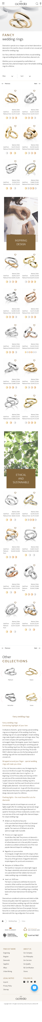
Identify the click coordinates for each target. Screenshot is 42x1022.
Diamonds (6, 960)
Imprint (5, 982)
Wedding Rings (13, 921)
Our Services (27, 960)
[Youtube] (32, 981)
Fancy (23, 921)
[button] (15, 91)
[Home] (21, 3)
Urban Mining (7, 971)
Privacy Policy (7, 986)
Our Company (27, 953)
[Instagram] (28, 981)
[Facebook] (35, 981)
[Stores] (40, 4)
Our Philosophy (28, 956)
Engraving (6, 953)
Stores (25, 971)
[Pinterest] (25, 981)
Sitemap (6, 989)
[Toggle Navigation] (3, 3)
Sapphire (6, 964)
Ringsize (5, 956)
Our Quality (27, 964)
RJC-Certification (28, 967)
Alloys (5, 967)
